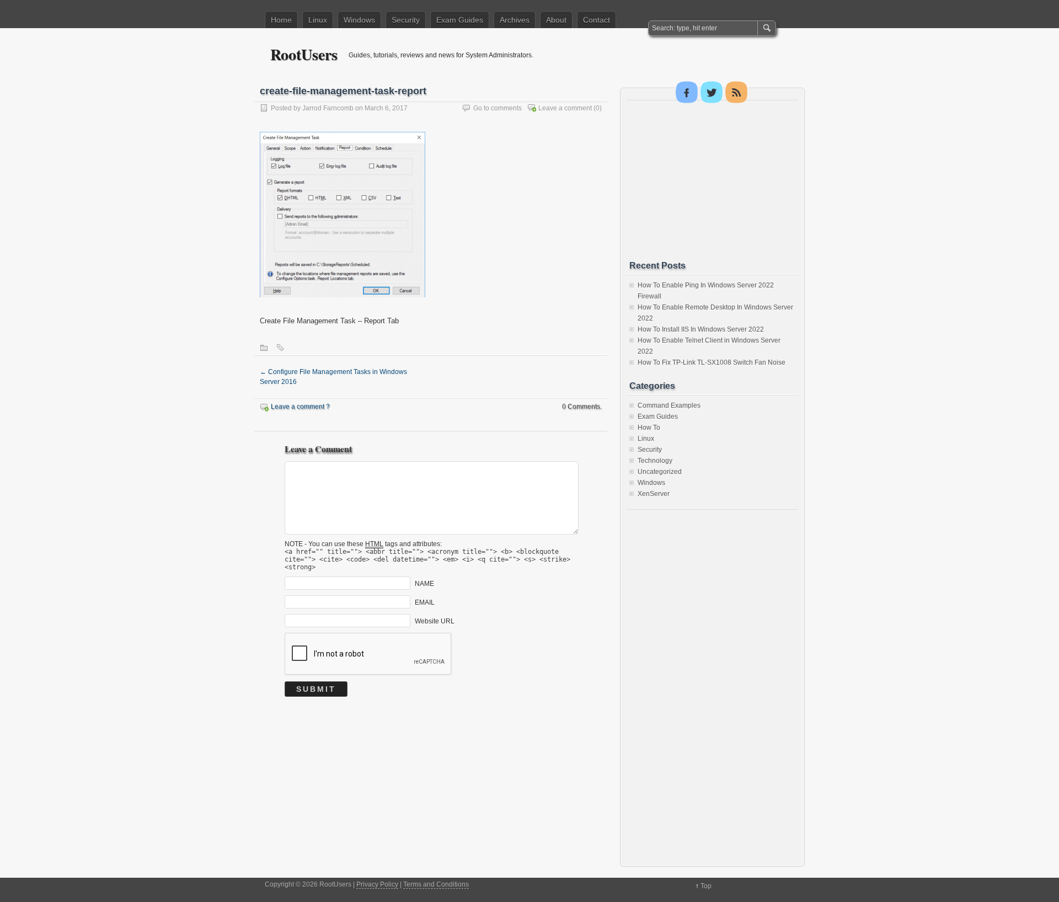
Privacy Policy (377, 884)
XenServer (654, 494)
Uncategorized (660, 472)
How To (649, 427)
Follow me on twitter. (711, 92)
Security (406, 19)
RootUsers (304, 54)
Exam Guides (459, 19)
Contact (596, 19)
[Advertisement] (712, 180)
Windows (359, 19)
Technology (655, 461)
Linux (317, 19)
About (556, 19)
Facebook (687, 92)
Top (706, 886)
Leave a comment (565, 108)
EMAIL (425, 602)
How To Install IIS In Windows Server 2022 (701, 329)
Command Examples (669, 405)
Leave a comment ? (300, 406)
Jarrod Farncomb (328, 108)
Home (281, 19)
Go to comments (497, 108)
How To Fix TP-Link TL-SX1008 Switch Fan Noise (711, 362)
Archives (515, 19)
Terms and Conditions (436, 884)
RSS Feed (736, 92)
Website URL (434, 621)
